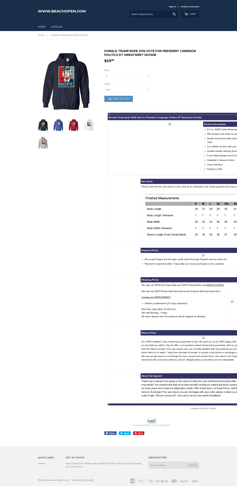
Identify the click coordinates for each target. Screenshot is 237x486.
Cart (192, 14)
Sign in (172, 6)
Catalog (56, 26)
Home (42, 26)
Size (106, 70)
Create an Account (189, 6)
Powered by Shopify (82, 480)
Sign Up (193, 465)
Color (107, 84)
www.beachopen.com (62, 11)
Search (41, 463)
